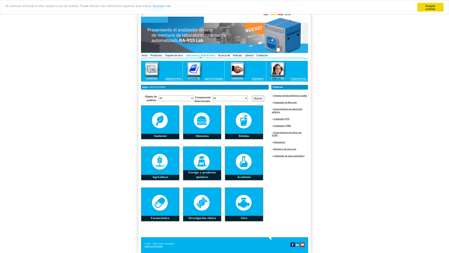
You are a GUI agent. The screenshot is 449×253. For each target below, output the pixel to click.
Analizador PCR (281, 119)
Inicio (145, 55)
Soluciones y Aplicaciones (200, 55)
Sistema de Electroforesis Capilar (290, 96)
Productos (156, 55)
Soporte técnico (174, 55)
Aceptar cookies (430, 7)
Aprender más (162, 6)
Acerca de (224, 55)
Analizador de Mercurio (285, 102)
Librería (249, 55)
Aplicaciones (157, 87)
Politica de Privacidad (154, 246)
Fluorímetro (279, 142)
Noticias (237, 55)
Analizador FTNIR (282, 126)
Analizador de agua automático (289, 156)
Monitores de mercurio (285, 149)
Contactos (262, 55)
